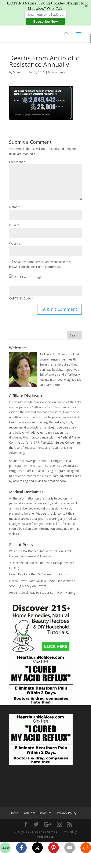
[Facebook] (21, 847)
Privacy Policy (67, 813)
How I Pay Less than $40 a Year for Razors (38, 574)
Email (14, 225)
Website (14, 243)
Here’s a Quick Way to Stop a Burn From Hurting (42, 592)
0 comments (56, 72)
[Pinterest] (53, 847)
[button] (45, 13)
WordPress (45, 837)
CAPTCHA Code (20, 298)
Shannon (19, 72)
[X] (37, 847)
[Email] (69, 847)
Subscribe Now (45, 21)
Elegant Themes (44, 832)
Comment (17, 162)
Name (14, 207)
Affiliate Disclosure (37, 813)
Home (14, 813)
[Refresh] (39, 277)
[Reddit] (85, 847)
